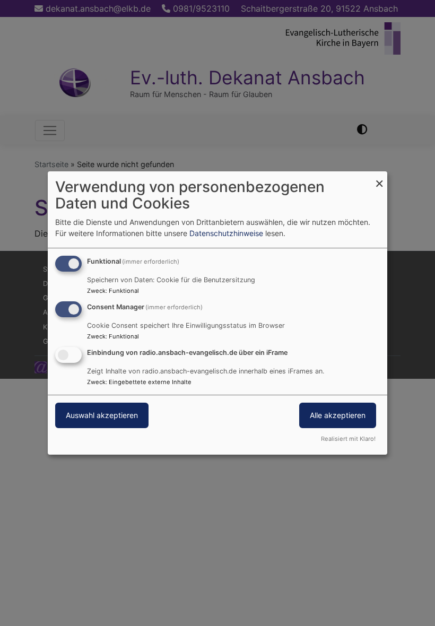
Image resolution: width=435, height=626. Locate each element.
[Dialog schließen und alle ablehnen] (379, 178)
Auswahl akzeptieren (102, 415)
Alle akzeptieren (338, 415)
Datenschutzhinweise (226, 233)
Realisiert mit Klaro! (348, 438)
